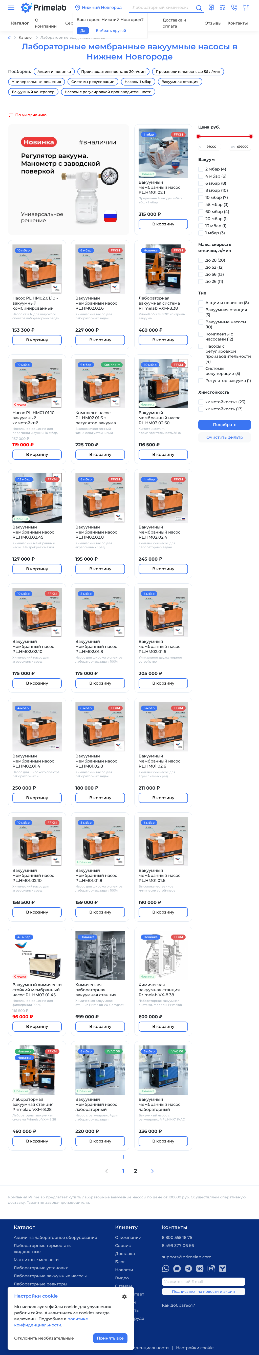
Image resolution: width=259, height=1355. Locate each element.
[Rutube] (211, 1268)
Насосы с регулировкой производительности (108, 92)
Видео (122, 1278)
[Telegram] (188, 1268)
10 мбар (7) (216, 197)
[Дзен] (222, 1268)
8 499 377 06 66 (178, 1245)
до (233, 146)
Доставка (125, 1253)
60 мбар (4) (217, 211)
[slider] (198, 136)
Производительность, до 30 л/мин (113, 71)
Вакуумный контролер (33, 92)
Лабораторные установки (41, 1267)
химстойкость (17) (224, 409)
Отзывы (213, 23)
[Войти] (211, 8)
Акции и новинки (54, 71)
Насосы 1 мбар (138, 81)
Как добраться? (178, 1305)
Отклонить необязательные (44, 1338)
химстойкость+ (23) (225, 401)
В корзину (163, 224)
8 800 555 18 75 (177, 1237)
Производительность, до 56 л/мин (188, 71)
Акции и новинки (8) (227, 302)
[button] (234, 8)
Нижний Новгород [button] (102, 7)
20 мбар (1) (216, 218)
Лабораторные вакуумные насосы (50, 1276)
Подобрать (224, 424)
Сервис (123, 1245)
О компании (46, 23)
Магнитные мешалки (36, 1259)
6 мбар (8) (215, 183)
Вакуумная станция (180, 81)
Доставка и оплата (174, 23)
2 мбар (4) (215, 169)
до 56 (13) (214, 274)
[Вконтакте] (200, 1268)
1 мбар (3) (215, 232)
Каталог (20, 23)
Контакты (238, 23)
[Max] (177, 1268)
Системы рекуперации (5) (222, 371)
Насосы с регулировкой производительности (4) (228, 354)
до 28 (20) (215, 260)
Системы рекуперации (93, 81)
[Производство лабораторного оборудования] (13, 37)
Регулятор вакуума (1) (228, 380)
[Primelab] (43, 7)
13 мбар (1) (215, 225)
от (201, 146)
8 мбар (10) (216, 190)
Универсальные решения (36, 81)
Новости (124, 1269)
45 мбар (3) (216, 204)
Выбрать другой (111, 30)
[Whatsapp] (165, 1268)
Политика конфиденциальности (134, 1347)
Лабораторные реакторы (40, 1284)
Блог (120, 1261)
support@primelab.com (186, 1257)
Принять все (110, 1338)
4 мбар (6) (215, 176)
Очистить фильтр (224, 437)
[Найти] (198, 7)
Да (82, 30)
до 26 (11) (214, 281)
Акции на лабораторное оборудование (55, 1237)
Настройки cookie (195, 1347)
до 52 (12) (214, 267)
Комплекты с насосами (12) (219, 337)
